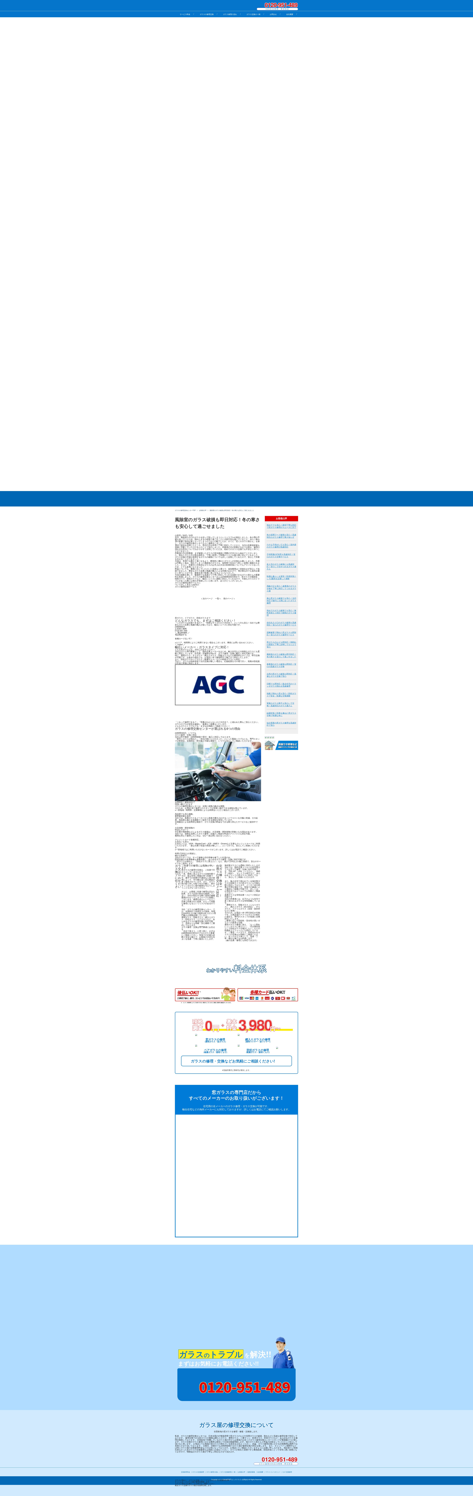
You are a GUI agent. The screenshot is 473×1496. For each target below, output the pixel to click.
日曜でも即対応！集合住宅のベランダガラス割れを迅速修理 (281, 685)
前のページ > (229, 598)
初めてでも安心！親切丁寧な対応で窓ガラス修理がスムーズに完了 (281, 526)
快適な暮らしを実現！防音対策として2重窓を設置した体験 (281, 577)
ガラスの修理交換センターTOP (185, 510)
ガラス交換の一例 (253, 14)
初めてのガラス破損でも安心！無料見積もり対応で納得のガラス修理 (281, 612)
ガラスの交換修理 (198, 1472)
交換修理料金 (185, 1472)
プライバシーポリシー (273, 1472)
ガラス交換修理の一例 (228, 1472)
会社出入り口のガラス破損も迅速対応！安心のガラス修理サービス (281, 623)
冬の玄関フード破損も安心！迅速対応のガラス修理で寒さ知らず (281, 535)
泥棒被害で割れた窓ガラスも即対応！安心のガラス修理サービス (281, 633)
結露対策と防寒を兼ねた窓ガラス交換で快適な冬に (281, 714)
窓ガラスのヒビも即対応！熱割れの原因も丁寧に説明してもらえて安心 (281, 644)
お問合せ (273, 14)
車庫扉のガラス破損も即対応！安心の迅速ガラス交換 (281, 665)
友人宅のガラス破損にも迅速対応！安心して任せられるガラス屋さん (281, 566)
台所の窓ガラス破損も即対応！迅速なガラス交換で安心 (281, 675)
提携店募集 (251, 1472)
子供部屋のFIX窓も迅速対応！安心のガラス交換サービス (281, 555)
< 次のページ (207, 598)
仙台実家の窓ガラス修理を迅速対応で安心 (281, 724)
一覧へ (218, 598)
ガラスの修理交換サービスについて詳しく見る (188, 583)
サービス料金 (185, 14)
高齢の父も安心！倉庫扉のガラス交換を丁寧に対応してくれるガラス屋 (281, 588)
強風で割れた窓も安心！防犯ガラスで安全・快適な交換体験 (281, 694)
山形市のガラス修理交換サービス (187, 585)
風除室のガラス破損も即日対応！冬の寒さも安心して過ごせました (281, 655)
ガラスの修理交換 (207, 14)
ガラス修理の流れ (230, 14)
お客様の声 (202, 510)
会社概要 (289, 14)
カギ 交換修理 (287, 1472)
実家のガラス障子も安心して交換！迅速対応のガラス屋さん (280, 704)
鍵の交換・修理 (233, 940)
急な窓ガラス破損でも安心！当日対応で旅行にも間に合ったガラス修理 (281, 600)
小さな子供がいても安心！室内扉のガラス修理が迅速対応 (281, 545)
